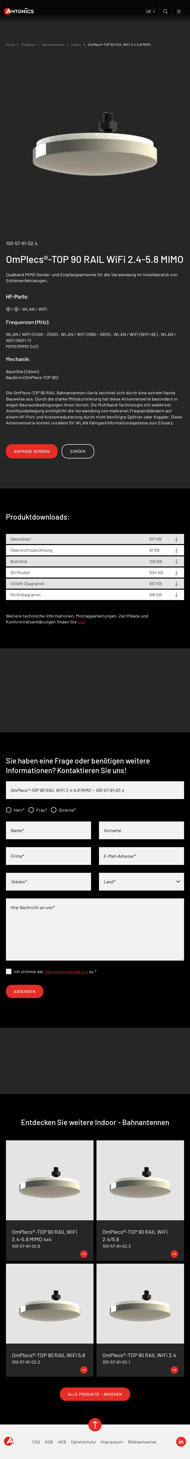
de (149, 11)
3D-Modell (20, 572)
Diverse (67, 810)
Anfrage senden (32, 451)
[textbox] (141, 882)
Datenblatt (20, 539)
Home (10, 44)
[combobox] (141, 882)
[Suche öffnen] (166, 11)
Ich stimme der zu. (55, 971)
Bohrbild (18, 561)
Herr (19, 810)
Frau (41, 810)
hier (82, 621)
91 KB (154, 550)
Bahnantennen (53, 44)
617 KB (155, 583)
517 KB (155, 539)
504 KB (156, 572)
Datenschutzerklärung (66, 971)
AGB (49, 1441)
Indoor (76, 44)
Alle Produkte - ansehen (95, 1394)
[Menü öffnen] (179, 11)
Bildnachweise (142, 1441)
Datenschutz (83, 1441)
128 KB (155, 561)
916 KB (155, 594)
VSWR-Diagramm (27, 583)
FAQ (36, 1441)
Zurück (78, 451)
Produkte (28, 44)
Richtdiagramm (25, 594)
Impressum (112, 1441)
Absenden (24, 991)
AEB (62, 1441)
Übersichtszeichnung (31, 550)
